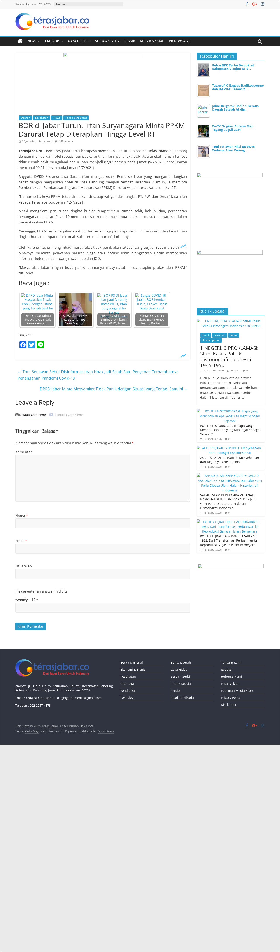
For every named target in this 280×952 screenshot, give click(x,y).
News (32, 41)
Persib (130, 41)
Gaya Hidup (77, 41)
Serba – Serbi (105, 41)
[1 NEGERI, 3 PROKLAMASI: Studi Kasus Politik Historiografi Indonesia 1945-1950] (231, 321)
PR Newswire (179, 41)
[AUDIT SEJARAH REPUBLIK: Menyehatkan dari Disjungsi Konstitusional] (229, 448)
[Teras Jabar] (20, 41)
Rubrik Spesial (152, 41)
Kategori (52, 41)
